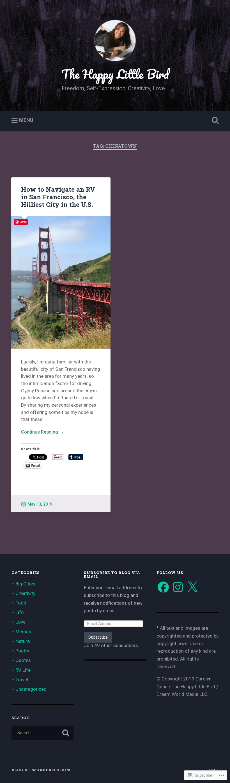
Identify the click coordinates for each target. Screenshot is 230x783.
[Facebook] (163, 587)
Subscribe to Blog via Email (112, 574)
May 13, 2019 (39, 504)
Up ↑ (214, 770)
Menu (26, 120)
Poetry (22, 651)
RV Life (23, 670)
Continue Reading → (42, 432)
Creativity (25, 593)
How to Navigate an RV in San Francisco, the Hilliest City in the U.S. (58, 197)
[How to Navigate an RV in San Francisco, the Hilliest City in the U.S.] (61, 282)
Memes (23, 631)
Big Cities (25, 584)
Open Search (214, 120)
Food (20, 603)
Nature (22, 641)
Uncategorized (31, 689)
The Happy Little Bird (115, 74)
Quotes (23, 660)
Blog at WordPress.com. (42, 770)
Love (20, 622)
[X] (192, 587)
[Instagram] (178, 587)
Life (19, 612)
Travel (21, 679)
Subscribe (98, 637)
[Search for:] (42, 733)
